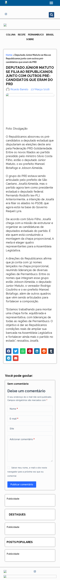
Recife (22, 34)
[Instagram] (6, 14)
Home (9, 55)
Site (12, 428)
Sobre (30, 39)
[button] (51, 3)
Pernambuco (36, 34)
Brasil (50, 34)
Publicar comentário (21, 484)
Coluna (10, 34)
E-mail (14, 418)
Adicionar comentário (22, 439)
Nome (14, 408)
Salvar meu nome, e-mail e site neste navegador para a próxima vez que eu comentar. (27, 471)
